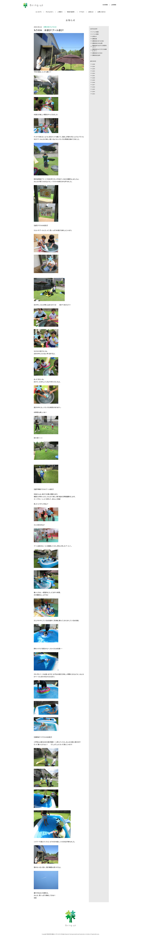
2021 (93, 75)
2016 (93, 87)
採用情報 (105, 5)
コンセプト (38, 12)
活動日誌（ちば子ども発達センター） (99, 46)
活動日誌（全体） (96, 55)
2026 (93, 64)
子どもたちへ (50, 12)
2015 (93, 89)
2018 (93, 82)
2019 (93, 80)
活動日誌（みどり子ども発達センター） (99, 50)
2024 (93, 68)
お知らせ (90, 12)
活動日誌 (94, 38)
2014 (93, 91)
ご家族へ (60, 12)
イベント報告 (95, 32)
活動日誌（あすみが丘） (98, 41)
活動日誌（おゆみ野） (97, 43)
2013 (93, 94)
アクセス (81, 12)
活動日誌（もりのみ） (97, 53)
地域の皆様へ (71, 12)
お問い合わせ (102, 12)
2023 (93, 71)
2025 (93, 66)
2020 (93, 78)
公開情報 (113, 5)
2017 (93, 84)
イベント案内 (95, 34)
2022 (93, 73)
